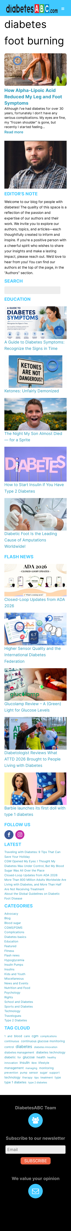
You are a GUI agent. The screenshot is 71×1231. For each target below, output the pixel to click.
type (58, 1077)
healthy (51, 1057)
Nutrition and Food (17, 988)
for (19, 1057)
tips (36, 1077)
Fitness (9, 951)
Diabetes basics (15, 937)
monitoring (46, 1068)
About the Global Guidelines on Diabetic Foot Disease (32, 896)
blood (18, 1036)
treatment (46, 1077)
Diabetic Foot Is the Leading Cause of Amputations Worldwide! (30, 540)
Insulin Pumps (13, 964)
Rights (8, 997)
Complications (14, 932)
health (41, 1057)
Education (11, 941)
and (9, 1036)
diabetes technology (50, 1052)
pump (23, 1072)
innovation (11, 1062)
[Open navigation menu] (63, 9)
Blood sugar (12, 923)
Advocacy (11, 913)
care (27, 1036)
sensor (33, 1072)
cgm (35, 1036)
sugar (44, 1072)
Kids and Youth (14, 974)
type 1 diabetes (15, 1082)
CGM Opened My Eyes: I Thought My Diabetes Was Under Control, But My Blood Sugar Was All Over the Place (34, 865)
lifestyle (43, 1062)
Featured (10, 946)
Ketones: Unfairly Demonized (31, 391)
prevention (11, 1072)
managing (31, 1068)
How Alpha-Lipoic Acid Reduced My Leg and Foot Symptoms (33, 97)
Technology (12, 1011)
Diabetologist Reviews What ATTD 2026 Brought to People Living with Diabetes (32, 759)
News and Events (16, 983)
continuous (11, 1041)
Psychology (12, 992)
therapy (27, 1077)
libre (34, 1062)
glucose (29, 1057)
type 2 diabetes (37, 1082)
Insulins (9, 969)
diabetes (24, 1046)
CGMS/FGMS (13, 927)
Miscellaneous (14, 978)
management (14, 1068)
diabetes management (19, 1052)
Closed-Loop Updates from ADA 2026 (31, 875)
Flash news (11, 955)
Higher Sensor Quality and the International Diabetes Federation (32, 654)
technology (12, 1077)
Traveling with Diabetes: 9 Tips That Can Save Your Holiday (32, 854)
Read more (13, 132)
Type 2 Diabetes (15, 1020)
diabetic (10, 1057)
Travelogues (12, 1016)
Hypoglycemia (14, 960)
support (54, 1072)
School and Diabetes (18, 1002)
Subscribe (35, 1160)
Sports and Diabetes (18, 1006)
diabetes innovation (45, 1047)
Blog (7, 918)
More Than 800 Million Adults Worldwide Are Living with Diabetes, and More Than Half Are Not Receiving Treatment (35, 884)
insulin (25, 1062)
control (9, 1047)
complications (48, 1036)
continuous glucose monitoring (43, 1041)
